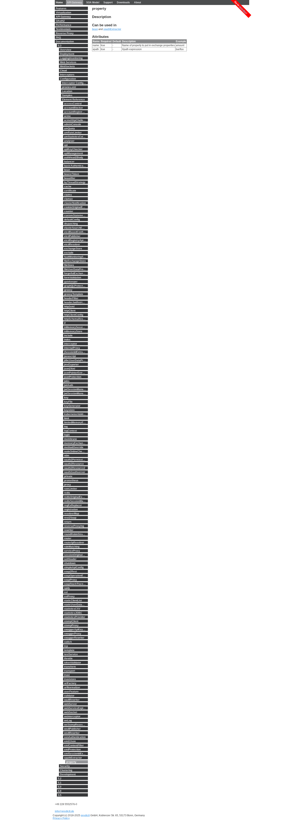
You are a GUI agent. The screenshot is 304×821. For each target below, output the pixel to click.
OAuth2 (60, 20)
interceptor (70, 343)
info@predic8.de (64, 811)
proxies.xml (69, 87)
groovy (68, 290)
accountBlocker (73, 107)
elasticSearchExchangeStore (76, 227)
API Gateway (74, 2)
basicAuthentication (76, 165)
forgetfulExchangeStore (76, 273)
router (67, 538)
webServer (70, 704)
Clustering (66, 770)
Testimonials (63, 29)
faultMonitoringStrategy (76, 256)
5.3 (59, 45)
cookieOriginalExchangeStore (76, 207)
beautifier (69, 178)
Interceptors (67, 74)
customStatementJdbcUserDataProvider (76, 215)
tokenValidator (72, 662)
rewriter (68, 530)
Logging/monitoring (71, 58)
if (65, 323)
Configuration (68, 78)
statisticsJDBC (73, 613)
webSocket (70, 712)
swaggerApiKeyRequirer (76, 629)
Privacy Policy (61, 818)
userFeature (71, 691)
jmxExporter (71, 364)
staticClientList (73, 600)
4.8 (59, 791)
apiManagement (73, 153)
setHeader (70, 559)
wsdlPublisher (72, 728)
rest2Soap (70, 517)
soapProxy (70, 579)
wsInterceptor (72, 716)
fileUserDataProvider (76, 269)
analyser (69, 141)
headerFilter (71, 298)
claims (68, 194)
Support (108, 2)
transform (70, 666)
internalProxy (72, 348)
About (137, 2)
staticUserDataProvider (76, 604)
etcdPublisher (72, 236)
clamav (68, 198)
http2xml (69, 306)
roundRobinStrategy (76, 534)
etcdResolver (72, 244)
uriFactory (70, 683)
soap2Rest (70, 571)
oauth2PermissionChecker (76, 459)
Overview (65, 49)
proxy (67, 484)
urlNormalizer (72, 687)
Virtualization (63, 12)
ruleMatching (71, 546)
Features (61, 8)
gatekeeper (71, 281)
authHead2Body (73, 157)
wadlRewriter (72, 699)
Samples (67, 95)
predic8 (85, 815)
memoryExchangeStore (76, 443)
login (67, 434)
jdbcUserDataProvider (76, 360)
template (69, 650)
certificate (70, 190)
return (67, 521)
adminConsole (72, 124)
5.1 (59, 782)
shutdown (69, 563)
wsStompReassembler (76, 724)
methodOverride (73, 447)
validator (69, 695)
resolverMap (71, 513)
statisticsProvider (74, 617)
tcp (66, 646)
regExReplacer (73, 505)
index (67, 339)
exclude (68, 252)
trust (67, 675)
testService (71, 654)
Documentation (65, 41)
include (68, 335)
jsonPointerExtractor (76, 372)
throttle (68, 658)
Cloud (63, 70)
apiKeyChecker (73, 149)
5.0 (59, 786)
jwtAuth (68, 385)
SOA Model (92, 2)
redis (67, 492)
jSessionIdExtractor (75, 352)
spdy (67, 588)
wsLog (68, 720)
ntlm (66, 455)
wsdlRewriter (72, 733)
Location (67, 91)
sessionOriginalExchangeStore (76, 555)
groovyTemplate (73, 294)
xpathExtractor (73, 757)
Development (68, 774)
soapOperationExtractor (76, 575)
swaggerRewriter (74, 637)
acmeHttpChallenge (75, 120)
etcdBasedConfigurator (76, 232)
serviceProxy (72, 550)
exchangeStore (73, 248)
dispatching (71, 223)
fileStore (69, 265)
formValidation (72, 277)
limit (66, 418)
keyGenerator (72, 405)
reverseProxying (74, 526)
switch (68, 641)
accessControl (72, 103)
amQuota (69, 128)
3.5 (59, 795)
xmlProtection (72, 749)
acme (67, 116)
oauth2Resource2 (74, 468)
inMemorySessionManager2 (76, 327)
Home (59, 2)
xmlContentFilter (74, 745)
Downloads (123, 2)
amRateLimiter (73, 132)
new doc (242, 9)
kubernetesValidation (76, 414)
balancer (69, 161)
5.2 (59, 778)
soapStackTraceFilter (76, 584)
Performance (63, 25)
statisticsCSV (72, 608)
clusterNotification (75, 203)
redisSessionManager (76, 501)
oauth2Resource (74, 463)
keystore (69, 410)
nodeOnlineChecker (75, 451)
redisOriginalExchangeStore (76, 497)
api (66, 145)
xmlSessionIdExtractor (76, 753)
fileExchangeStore (75, 261)
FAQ (58, 37)
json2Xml (69, 368)
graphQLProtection (75, 285)
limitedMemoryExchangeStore (76, 422)
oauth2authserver (74, 472)
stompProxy (71, 625)
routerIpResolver (74, 542)
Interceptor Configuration (75, 83)
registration (71, 509)
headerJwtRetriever (76, 302)
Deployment (67, 54)
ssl (66, 592)
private (68, 476)
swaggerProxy (72, 633)
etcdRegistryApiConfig (76, 240)
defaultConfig (72, 219)
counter (68, 211)
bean (67, 170)
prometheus (71, 480)
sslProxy (69, 596)
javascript (70, 356)
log (66, 426)
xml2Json (70, 741)
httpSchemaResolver (76, 319)
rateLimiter (70, 488)
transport (69, 670)
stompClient (71, 621)
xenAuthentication (75, 737)
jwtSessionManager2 (76, 393)
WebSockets (67, 66)
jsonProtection (72, 377)
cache (67, 186)
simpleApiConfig (74, 567)
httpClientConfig (73, 314)
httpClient (69, 310)
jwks (66, 381)
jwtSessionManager (75, 389)
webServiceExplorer (76, 708)
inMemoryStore (73, 331)
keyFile (68, 401)
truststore (70, 679)
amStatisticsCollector (76, 136)
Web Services (68, 62)
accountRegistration (76, 112)
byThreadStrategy (74, 182)
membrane (70, 439)
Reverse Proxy (65, 33)
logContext (70, 430)
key (66, 397)
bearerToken (71, 174)
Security (65, 766)
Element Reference (73, 99)
